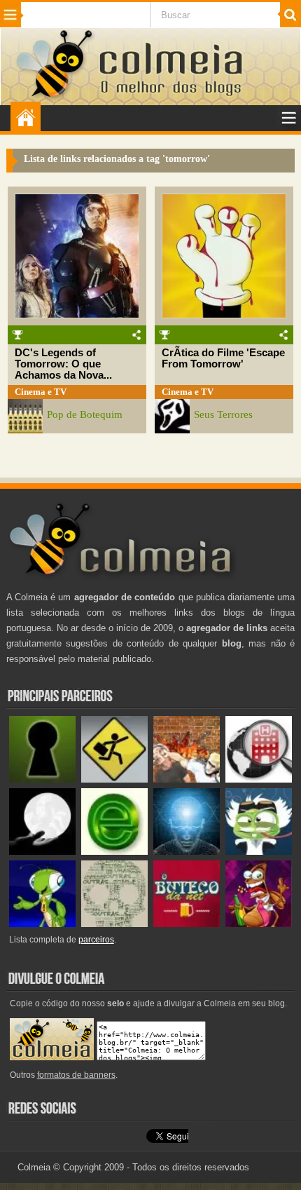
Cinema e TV (40, 391)
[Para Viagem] (114, 779)
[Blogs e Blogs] (114, 851)
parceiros (96, 940)
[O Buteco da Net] (186, 924)
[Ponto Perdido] (42, 779)
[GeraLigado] (258, 851)
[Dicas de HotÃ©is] (258, 779)
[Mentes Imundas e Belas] (42, 851)
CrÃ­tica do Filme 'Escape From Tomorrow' (223, 358)
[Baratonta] (258, 924)
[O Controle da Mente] (186, 851)
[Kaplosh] (186, 779)
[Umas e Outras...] (114, 924)
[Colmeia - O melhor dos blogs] (55, 97)
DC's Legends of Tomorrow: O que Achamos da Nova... (63, 364)
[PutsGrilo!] (42, 924)
